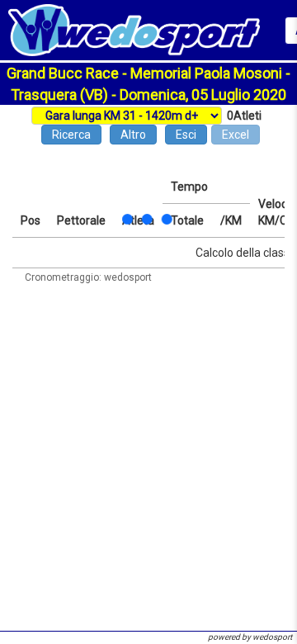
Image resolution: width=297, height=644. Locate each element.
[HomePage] (134, 29)
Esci (186, 134)
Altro (133, 134)
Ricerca (71, 134)
